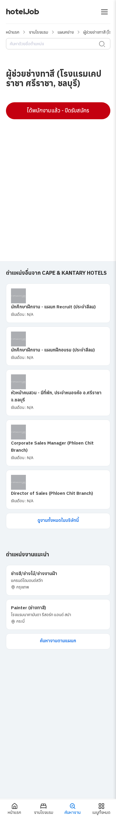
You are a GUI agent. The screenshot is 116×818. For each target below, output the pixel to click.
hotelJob (22, 12)
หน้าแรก (12, 32)
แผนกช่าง (66, 32)
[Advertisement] (58, 183)
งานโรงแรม (38, 32)
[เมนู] (104, 12)
